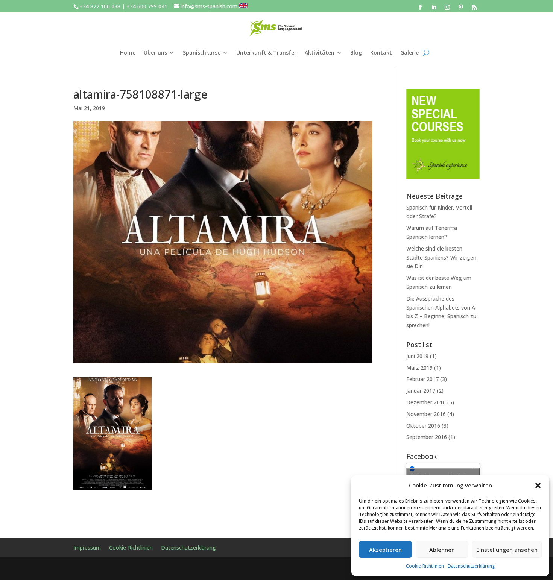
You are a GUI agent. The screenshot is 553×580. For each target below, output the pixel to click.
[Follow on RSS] (474, 7)
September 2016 (426, 436)
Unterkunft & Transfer (266, 52)
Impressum (87, 548)
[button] (538, 485)
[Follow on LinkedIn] (433, 7)
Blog (356, 52)
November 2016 (426, 414)
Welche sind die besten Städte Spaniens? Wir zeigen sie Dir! (441, 257)
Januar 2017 (420, 390)
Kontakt (381, 52)
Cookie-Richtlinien (425, 566)
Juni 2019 (417, 356)
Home (127, 52)
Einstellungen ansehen (507, 549)
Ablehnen (442, 549)
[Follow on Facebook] (420, 7)
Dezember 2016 (426, 402)
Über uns (155, 52)
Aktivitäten (319, 52)
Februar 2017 (422, 379)
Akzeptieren (385, 549)
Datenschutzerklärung (471, 566)
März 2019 (419, 367)
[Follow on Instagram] (447, 7)
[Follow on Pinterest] (461, 7)
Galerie (409, 52)
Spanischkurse (201, 52)
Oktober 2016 (423, 425)
